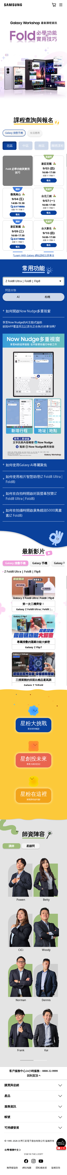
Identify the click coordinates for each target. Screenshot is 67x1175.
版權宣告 (55, 1167)
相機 (47, 297)
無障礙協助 (12, 1167)
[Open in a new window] (26, 1161)
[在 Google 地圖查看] (54, 163)
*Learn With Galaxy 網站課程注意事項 (33, 255)
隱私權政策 (41, 1167)
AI (18, 297)
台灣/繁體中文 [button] (11, 1149)
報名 (49, 180)
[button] (54, 4)
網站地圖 (26, 1167)
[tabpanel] (33, 60)
